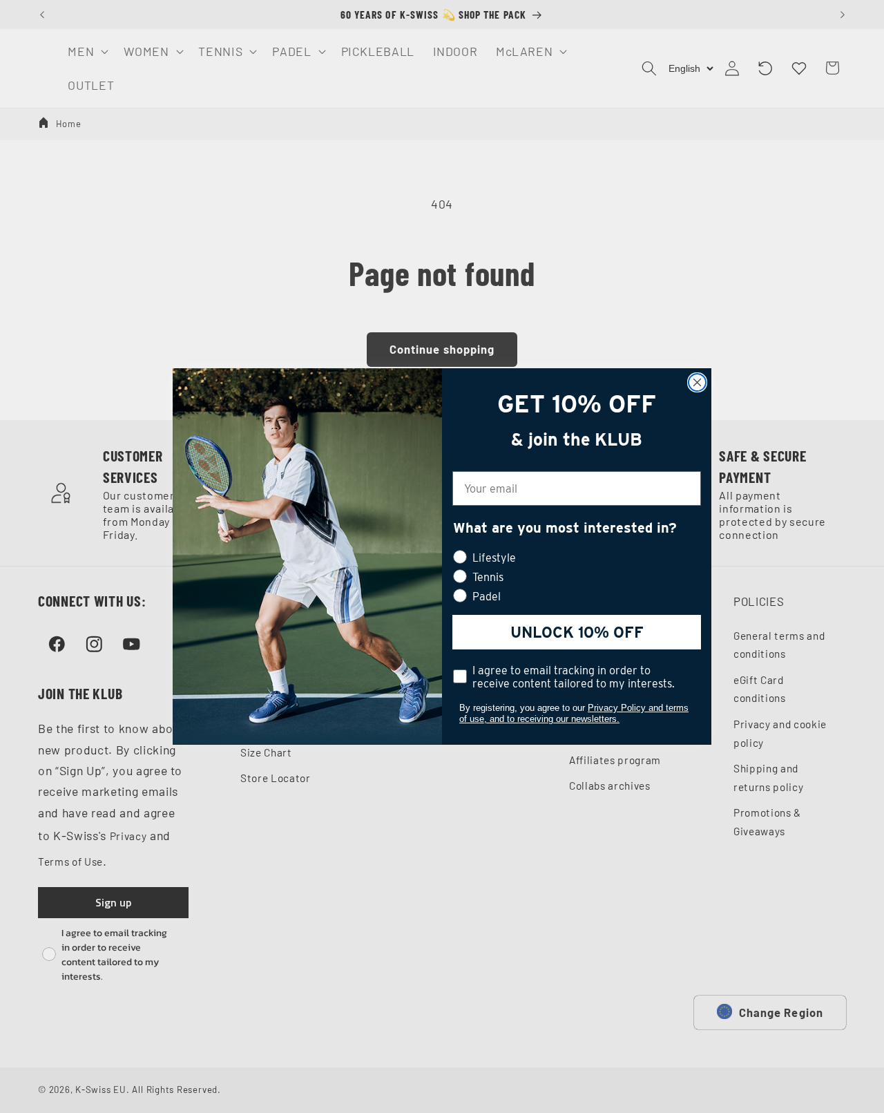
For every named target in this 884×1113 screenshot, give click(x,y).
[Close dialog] (697, 382)
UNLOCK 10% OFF (577, 632)
